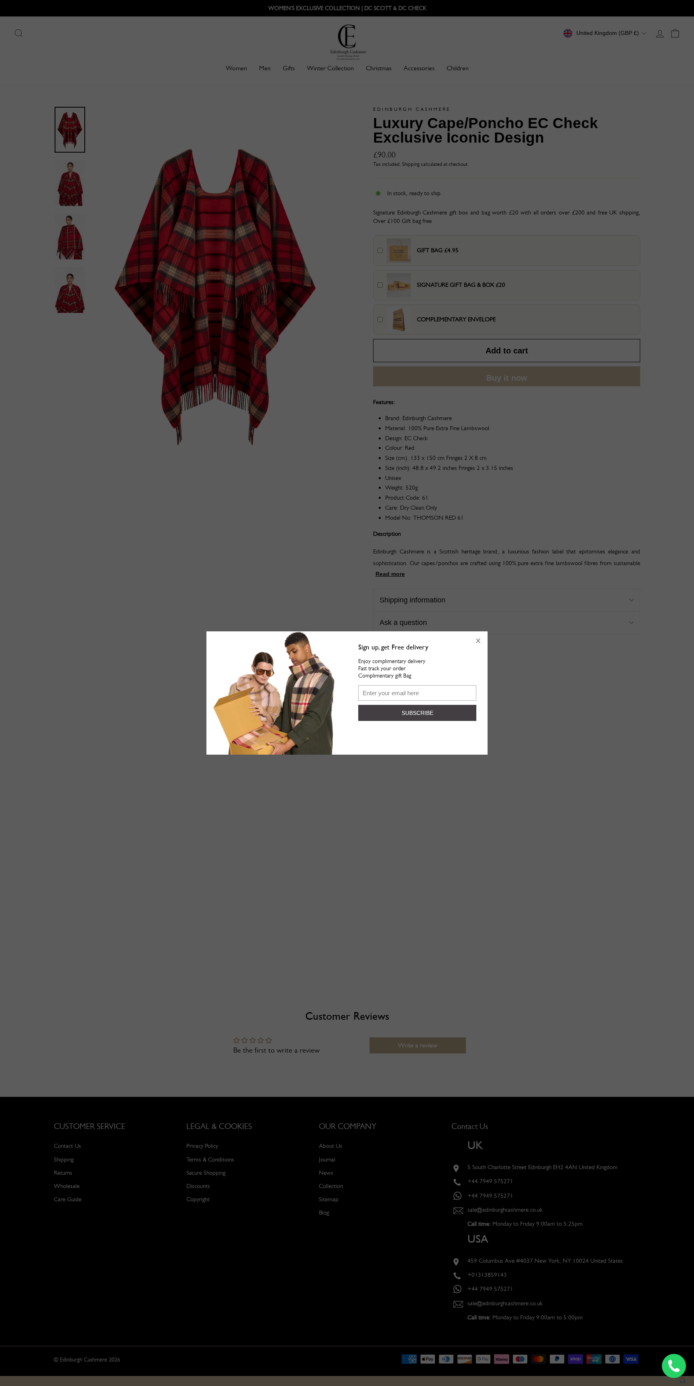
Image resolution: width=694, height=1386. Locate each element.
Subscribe (417, 713)
